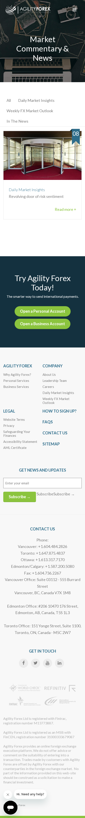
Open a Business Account (42, 323)
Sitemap (51, 444)
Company (52, 365)
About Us (49, 374)
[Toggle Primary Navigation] (74, 9)
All (9, 100)
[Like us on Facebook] (23, 663)
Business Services (16, 387)
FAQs (47, 421)
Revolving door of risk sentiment (36, 193)
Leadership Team (54, 381)
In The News (17, 121)
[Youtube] (47, 663)
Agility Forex (17, 365)
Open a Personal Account (42, 311)
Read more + (65, 209)
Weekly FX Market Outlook (30, 110)
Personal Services (16, 381)
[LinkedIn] (59, 663)
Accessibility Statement (20, 441)
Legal (9, 411)
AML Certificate (15, 448)
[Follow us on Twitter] (35, 663)
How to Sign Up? (59, 411)
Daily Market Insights (36, 100)
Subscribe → (20, 496)
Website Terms (14, 419)
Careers (48, 387)
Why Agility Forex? (17, 374)
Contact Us (54, 433)
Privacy (8, 425)
